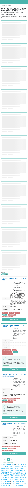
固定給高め (5, 312)
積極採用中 (11, 312)
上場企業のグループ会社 (7, 316)
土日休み (14, 350)
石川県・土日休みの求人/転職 (12, 470)
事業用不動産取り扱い (7, 352)
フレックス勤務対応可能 (7, 353)
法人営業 (17, 312)
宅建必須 (9, 5)
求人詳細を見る (14, 319)
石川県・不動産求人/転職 (8, 464)
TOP (2, 5)
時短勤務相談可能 (12, 314)
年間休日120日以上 (6, 350)
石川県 (5, 5)
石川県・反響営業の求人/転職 (18, 477)
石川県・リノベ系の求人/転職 (9, 479)
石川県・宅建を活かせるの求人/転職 (13, 485)
